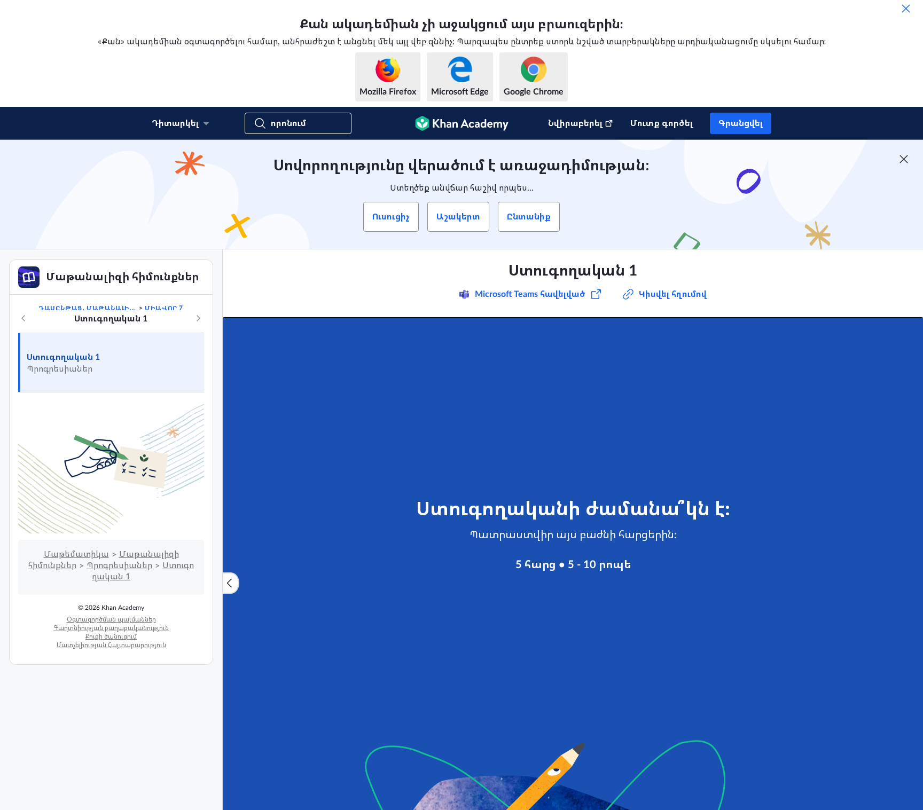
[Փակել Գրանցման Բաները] (903, 159)
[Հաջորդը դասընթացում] (198, 318)
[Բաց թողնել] (905, 8)
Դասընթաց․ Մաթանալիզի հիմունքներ (87, 308)
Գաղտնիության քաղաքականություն (111, 628)
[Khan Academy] (462, 123)
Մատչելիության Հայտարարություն (111, 645)
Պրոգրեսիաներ (119, 565)
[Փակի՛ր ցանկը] (230, 583)
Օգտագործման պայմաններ (111, 619)
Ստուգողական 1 (63, 357)
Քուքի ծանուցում (111, 636)
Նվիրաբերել (575, 123)
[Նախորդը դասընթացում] (23, 318)
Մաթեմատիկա (76, 554)
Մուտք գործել (661, 123)
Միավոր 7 (164, 308)
